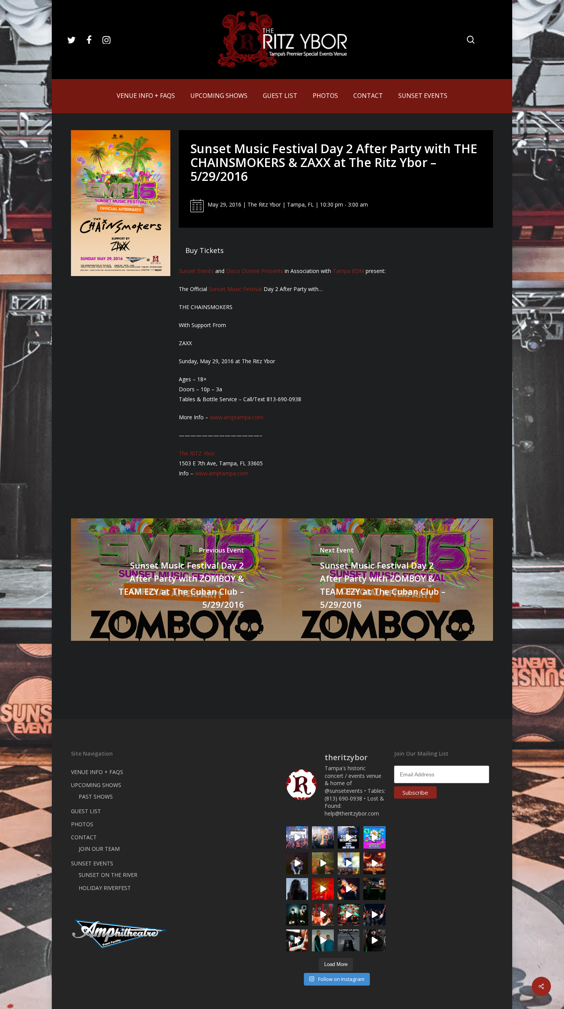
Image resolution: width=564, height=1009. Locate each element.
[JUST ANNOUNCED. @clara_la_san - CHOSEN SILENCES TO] (349, 940)
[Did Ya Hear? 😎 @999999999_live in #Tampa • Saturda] (323, 940)
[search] (470, 40)
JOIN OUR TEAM (99, 848)
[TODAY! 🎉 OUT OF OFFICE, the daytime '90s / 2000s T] (374, 837)
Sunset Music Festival (235, 289)
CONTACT (84, 837)
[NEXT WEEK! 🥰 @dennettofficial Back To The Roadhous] (297, 863)
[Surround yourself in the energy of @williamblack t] (323, 863)
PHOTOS (82, 824)
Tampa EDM (348, 271)
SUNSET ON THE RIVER (108, 874)
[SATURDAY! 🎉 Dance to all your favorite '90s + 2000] (374, 915)
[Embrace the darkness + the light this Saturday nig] (323, 889)
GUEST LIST (86, 811)
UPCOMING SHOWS (96, 785)
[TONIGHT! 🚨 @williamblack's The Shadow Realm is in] (349, 837)
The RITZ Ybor (197, 453)
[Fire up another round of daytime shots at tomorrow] (349, 863)
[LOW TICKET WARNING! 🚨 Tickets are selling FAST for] (297, 940)
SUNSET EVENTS (92, 863)
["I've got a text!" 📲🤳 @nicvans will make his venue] (323, 915)
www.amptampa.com (236, 417)
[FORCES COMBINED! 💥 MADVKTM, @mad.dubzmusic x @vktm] (297, 915)
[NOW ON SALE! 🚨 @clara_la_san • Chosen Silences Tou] (297, 889)
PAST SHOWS (96, 796)
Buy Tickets (204, 250)
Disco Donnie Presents (254, 271)
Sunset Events (196, 271)
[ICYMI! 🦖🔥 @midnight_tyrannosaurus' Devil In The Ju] (374, 940)
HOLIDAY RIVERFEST (105, 888)
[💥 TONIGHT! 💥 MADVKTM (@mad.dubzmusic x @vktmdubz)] (374, 863)
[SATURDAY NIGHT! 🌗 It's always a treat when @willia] (349, 915)
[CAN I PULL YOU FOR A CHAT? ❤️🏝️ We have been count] (323, 837)
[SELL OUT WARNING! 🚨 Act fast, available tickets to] (374, 889)
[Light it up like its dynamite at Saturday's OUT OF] (349, 889)
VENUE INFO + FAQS (97, 772)
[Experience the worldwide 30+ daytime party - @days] (297, 837)
